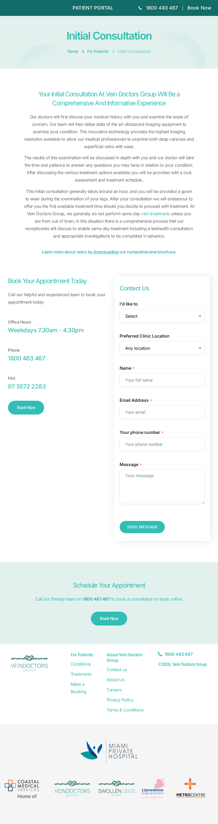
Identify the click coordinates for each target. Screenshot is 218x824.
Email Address (136, 400)
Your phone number (141, 432)
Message (130, 464)
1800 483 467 (26, 358)
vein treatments (155, 213)
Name (127, 368)
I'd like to (129, 304)
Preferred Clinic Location (145, 336)
